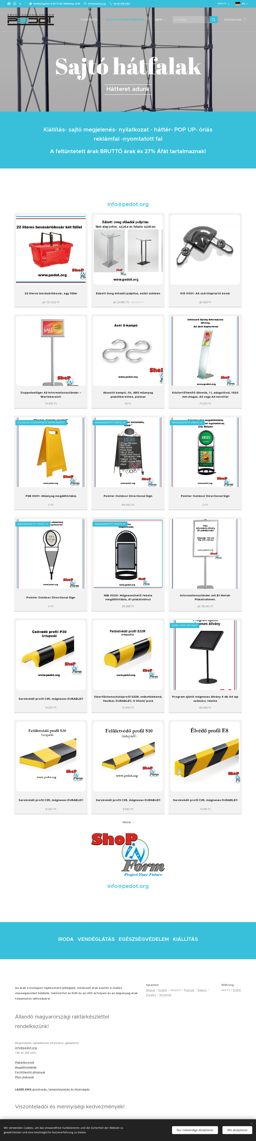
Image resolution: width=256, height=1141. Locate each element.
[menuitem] (91, 19)
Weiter (126, 822)
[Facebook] (9, 4)
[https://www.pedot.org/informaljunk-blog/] (20, 4)
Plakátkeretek (24, 1062)
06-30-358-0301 (122, 3)
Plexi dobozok (24, 1077)
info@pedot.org (97, 3)
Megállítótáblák (26, 1067)
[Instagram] (14, 4)
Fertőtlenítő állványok (30, 1072)
